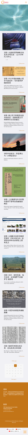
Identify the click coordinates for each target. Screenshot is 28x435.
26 (15, 376)
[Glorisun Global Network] (5, 2)
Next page (13, 379)
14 (9, 370)
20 (9, 373)
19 (7, 373)
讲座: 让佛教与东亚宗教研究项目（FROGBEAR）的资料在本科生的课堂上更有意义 (14, 239)
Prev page (15, 361)
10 (15, 368)
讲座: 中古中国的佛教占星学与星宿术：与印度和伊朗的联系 (14, 80)
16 (15, 370)
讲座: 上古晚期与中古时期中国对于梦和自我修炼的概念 (14, 201)
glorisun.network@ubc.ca (8, 411)
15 (12, 370)
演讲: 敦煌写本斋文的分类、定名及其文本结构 (13, 347)
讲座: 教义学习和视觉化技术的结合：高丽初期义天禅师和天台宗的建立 (14, 117)
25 (12, 376)
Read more (22, 63)
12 (20, 368)
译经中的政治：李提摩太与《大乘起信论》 (13, 154)
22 (15, 373)
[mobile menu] (26, 2)
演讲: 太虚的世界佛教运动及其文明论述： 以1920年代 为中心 (14, 54)
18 (20, 370)
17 (18, 370)
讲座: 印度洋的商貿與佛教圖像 (14, 311)
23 (18, 373)
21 (12, 373)
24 (20, 373)
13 (7, 370)
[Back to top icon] (25, 432)
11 (18, 368)
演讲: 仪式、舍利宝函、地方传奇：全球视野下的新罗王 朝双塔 (14, 277)
